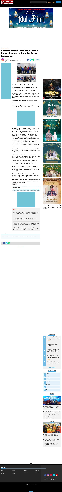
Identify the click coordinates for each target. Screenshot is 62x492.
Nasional (29, 5)
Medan (25, 5)
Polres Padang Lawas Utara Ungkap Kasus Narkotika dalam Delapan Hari (53, 344)
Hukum (2, 471)
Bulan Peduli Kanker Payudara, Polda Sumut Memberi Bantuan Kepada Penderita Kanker (26, 189)
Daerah (10, 5)
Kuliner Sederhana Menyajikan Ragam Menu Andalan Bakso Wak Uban (51, 435)
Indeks (6, 5)
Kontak (54, 479)
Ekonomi (48, 5)
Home (3, 5)
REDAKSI (46, 478)
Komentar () (38, 59)
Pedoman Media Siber (48, 479)
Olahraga (53, 5)
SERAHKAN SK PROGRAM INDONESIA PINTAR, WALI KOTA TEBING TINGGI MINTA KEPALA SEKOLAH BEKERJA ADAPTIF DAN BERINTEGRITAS (53, 357)
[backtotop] (31, 464)
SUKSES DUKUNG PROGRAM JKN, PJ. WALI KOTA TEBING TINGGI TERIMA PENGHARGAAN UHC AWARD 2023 (51, 408)
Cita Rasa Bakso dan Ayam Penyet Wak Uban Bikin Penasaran (51, 440)
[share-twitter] (31, 60)
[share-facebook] (28, 60)
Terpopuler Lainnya (51, 367)
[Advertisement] (31, 36)
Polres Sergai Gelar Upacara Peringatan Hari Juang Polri (53, 362)
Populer (58, 2)
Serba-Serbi (35, 5)
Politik (2, 473)
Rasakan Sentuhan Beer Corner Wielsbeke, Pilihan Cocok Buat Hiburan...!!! (51, 444)
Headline (15, 5)
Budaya (2, 470)
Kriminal (20, 5)
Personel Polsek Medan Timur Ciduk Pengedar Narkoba (50, 417)
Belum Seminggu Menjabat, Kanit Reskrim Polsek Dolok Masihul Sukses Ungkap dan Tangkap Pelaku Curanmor (53, 350)
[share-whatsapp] (33, 60)
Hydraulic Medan (52, 478)
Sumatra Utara (42, 5)
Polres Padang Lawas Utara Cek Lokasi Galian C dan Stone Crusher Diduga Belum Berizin (53, 338)
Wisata (47, 389)
